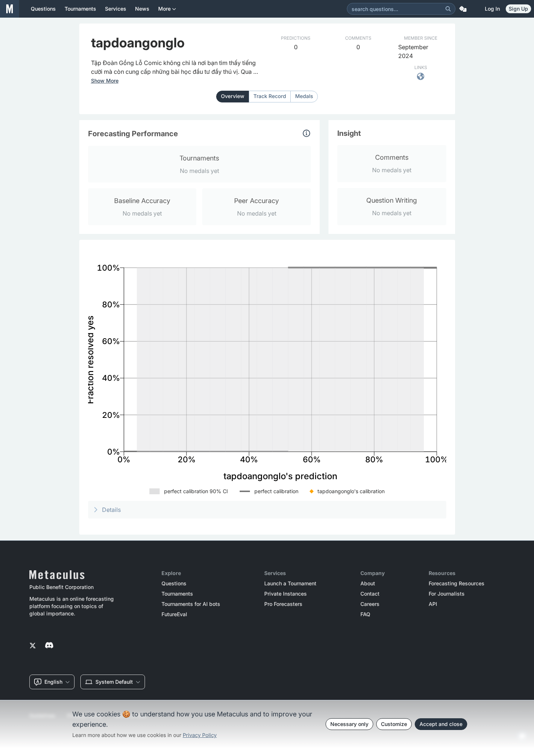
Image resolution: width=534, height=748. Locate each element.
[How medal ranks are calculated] (306, 133)
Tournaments (177, 594)
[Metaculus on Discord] (49, 646)
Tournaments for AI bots (190, 604)
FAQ (365, 614)
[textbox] (176, 67)
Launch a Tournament (290, 583)
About (367, 583)
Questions (173, 583)
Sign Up (518, 9)
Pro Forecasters (283, 604)
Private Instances (285, 594)
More (164, 9)
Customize (394, 724)
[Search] (448, 9)
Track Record (270, 96)
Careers (369, 604)
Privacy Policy (200, 735)
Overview (232, 96)
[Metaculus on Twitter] (32, 646)
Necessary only (349, 724)
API (433, 604)
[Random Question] (463, 9)
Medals (304, 96)
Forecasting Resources (456, 583)
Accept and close (440, 724)
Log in (492, 9)
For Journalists (447, 594)
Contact (369, 594)
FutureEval (174, 614)
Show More (105, 80)
